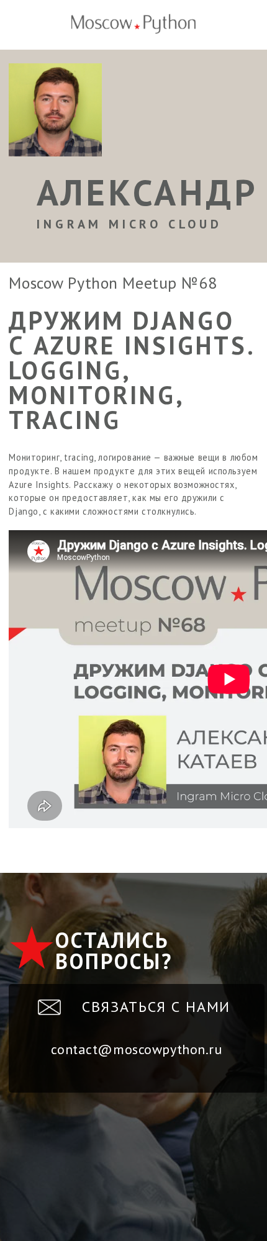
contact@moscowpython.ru (136, 1049)
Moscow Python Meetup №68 (113, 283)
